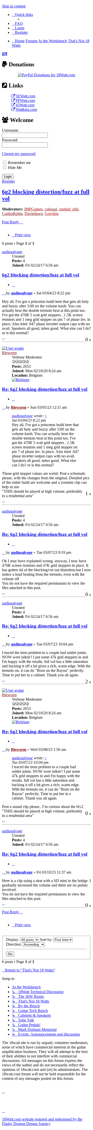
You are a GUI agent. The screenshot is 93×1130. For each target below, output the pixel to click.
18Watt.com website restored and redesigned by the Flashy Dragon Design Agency (42, 1121)
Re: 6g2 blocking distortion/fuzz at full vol (44, 389)
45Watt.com (25, 105)
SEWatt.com (25, 96)
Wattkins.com (26, 109)
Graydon (52, 213)
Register (8, 181)
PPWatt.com (25, 100)
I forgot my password (18, 154)
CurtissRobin (12, 213)
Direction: (14, 944)
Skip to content (14, 6)
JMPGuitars (33, 209)
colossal (51, 209)
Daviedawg (34, 213)
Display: (13, 939)
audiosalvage (12, 252)
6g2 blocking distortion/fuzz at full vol (40, 275)
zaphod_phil (68, 209)
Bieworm (9, 353)
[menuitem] (17, 23)
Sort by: (46, 939)
